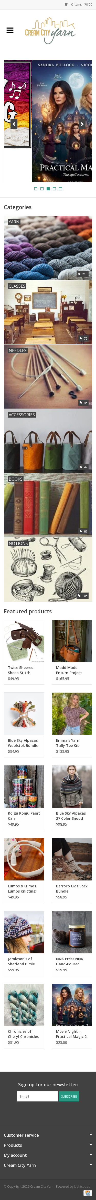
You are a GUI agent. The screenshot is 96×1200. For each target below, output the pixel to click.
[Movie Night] (48, 121)
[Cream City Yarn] (58, 30)
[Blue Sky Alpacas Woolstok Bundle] (24, 713)
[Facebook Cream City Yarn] (43, 1112)
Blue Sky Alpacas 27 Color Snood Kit (71, 816)
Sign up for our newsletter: (48, 1084)
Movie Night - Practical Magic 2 (71, 1034)
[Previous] (13, 124)
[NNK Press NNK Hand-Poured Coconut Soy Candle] (72, 932)
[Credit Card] (87, 1193)
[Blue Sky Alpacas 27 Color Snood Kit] (72, 786)
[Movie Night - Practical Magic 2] (72, 1005)
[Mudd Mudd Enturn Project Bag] (72, 641)
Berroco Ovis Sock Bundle (72, 889)
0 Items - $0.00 (81, 4)
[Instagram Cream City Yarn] (53, 1112)
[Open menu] (10, 30)
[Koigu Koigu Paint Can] (24, 786)
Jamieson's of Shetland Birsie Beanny (21, 961)
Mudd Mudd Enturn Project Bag (69, 670)
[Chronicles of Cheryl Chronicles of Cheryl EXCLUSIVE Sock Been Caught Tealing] (24, 1005)
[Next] (82, 124)
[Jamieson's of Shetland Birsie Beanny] (24, 932)
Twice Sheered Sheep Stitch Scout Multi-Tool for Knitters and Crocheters (23, 670)
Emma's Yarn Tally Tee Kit (67, 743)
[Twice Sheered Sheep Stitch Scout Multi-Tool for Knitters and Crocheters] (24, 641)
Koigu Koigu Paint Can (24, 816)
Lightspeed (82, 1186)
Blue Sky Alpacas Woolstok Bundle (23, 743)
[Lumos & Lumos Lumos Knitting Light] (24, 859)
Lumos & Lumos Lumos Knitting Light (22, 889)
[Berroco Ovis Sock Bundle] (72, 859)
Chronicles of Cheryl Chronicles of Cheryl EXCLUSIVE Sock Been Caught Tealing (23, 1034)
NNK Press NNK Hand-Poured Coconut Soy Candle (69, 961)
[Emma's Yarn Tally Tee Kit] (72, 713)
